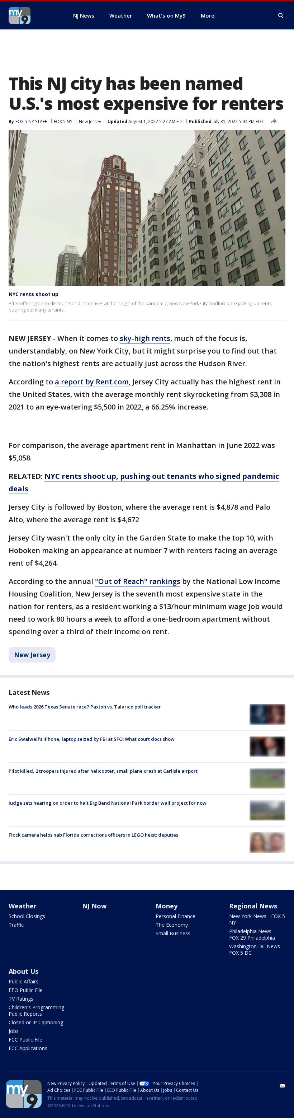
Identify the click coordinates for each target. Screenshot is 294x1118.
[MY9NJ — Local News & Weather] (32, 15)
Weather (23, 906)
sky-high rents (145, 338)
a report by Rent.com (92, 382)
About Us (23, 971)
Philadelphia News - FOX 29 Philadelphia (252, 934)
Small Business (173, 933)
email (282, 1085)
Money (166, 906)
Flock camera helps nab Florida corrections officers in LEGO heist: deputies (93, 835)
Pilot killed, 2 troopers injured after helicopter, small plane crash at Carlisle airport (103, 771)
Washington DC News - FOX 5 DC (256, 949)
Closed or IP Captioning (36, 1022)
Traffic (16, 924)
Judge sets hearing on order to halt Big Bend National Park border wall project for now (108, 803)
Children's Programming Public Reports (36, 1010)
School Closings (27, 916)
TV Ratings (21, 998)
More (207, 15)
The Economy (172, 924)
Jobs (14, 1031)
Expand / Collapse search (281, 16)
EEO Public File (26, 990)
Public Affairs (23, 981)
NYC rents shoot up (33, 294)
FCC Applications (28, 1048)
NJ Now (94, 906)
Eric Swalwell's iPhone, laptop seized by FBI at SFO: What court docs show (92, 739)
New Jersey (90, 121)
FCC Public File (25, 1039)
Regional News (253, 906)
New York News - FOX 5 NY (257, 919)
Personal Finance (175, 916)
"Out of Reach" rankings (137, 581)
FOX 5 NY (63, 121)
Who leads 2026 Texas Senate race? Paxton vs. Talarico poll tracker (85, 706)
